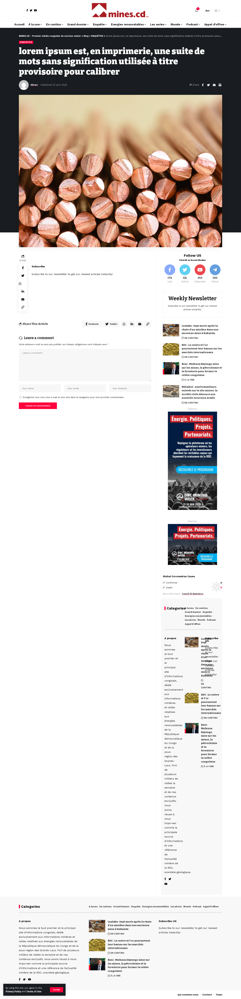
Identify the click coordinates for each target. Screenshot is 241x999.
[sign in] (22, 11)
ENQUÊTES (26, 42)
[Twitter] (31, 10)
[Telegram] (215, 273)
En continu (201, 608)
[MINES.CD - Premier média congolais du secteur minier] (120, 10)
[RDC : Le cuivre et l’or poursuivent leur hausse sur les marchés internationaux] (171, 349)
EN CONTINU (191, 338)
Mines (34, 84)
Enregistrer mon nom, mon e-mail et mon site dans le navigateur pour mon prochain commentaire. (73, 397)
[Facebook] (27, 10)
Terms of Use (33, 991)
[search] (201, 10)
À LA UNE (189, 380)
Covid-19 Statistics (192, 593)
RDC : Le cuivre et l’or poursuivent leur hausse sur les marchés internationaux (202, 348)
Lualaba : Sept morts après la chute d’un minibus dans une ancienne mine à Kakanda (200, 329)
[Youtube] (200, 273)
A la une (189, 608)
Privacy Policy (13, 991)
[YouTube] (35, 10)
